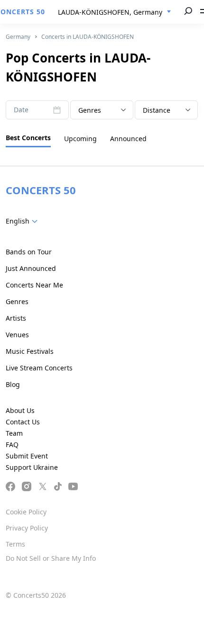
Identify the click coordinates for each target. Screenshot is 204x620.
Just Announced (31, 268)
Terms (15, 543)
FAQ (12, 444)
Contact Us (23, 421)
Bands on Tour (29, 251)
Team (14, 433)
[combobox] (114, 12)
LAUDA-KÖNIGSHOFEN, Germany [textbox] (110, 12)
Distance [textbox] (156, 110)
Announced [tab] (128, 138)
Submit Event (27, 455)
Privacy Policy (27, 527)
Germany (18, 37)
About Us (20, 410)
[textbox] (102, 110)
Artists (16, 318)
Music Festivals (30, 351)
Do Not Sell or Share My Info (51, 558)
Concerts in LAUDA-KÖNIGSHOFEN (87, 37)
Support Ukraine (32, 467)
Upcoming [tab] (80, 138)
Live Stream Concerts (39, 367)
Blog (13, 384)
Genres (17, 301)
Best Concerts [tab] (28, 137)
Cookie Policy (26, 511)
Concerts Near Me (34, 284)
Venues (17, 334)
